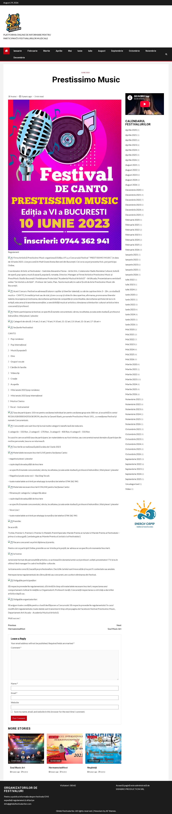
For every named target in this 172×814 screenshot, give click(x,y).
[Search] (166, 54)
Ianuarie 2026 (131, 274)
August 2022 (131, 170)
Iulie (90, 51)
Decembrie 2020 (133, 190)
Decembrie (19, 57)
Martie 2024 (131, 384)
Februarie (32, 51)
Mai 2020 (129, 329)
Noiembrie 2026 (133, 424)
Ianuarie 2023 (131, 264)
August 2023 (131, 174)
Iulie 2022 (130, 279)
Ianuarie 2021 (131, 254)
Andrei (14, 96)
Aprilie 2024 (131, 150)
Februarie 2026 (132, 249)
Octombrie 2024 (133, 444)
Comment (16, 647)
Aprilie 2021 (131, 135)
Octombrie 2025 (133, 449)
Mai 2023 (129, 344)
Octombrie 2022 (133, 434)
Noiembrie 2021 (133, 399)
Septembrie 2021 (133, 459)
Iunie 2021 (130, 299)
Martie (46, 51)
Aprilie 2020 (131, 130)
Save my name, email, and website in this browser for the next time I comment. (49, 711)
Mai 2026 (129, 359)
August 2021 (131, 165)
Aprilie (59, 51)
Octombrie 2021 (133, 429)
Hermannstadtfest (16, 627)
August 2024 (131, 179)
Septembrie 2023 (133, 469)
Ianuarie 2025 (131, 269)
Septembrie (117, 51)
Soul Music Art (114, 627)
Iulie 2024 (130, 289)
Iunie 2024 (130, 314)
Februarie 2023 (132, 234)
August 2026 (131, 184)
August (101, 51)
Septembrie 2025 (133, 479)
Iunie (80, 51)
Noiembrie (151, 51)
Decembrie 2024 (133, 209)
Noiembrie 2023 (133, 409)
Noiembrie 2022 (133, 404)
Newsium (98, 811)
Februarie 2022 (132, 229)
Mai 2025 (129, 354)
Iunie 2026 (130, 324)
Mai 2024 (129, 349)
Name (14, 683)
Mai (70, 51)
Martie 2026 (131, 394)
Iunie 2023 (85, 72)
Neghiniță (92, 767)
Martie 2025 (131, 389)
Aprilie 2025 (131, 155)
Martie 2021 (131, 369)
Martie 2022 (131, 374)
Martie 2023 (131, 379)
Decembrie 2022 (133, 199)
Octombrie (134, 51)
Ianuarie (18, 51)
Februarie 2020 (132, 219)
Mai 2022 (129, 339)
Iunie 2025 (130, 319)
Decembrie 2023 (133, 204)
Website (15, 702)
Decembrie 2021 (133, 194)
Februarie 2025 (132, 244)
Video (128, 489)
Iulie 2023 (130, 284)
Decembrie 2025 (133, 214)
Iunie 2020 (130, 294)
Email (14, 693)
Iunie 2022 (130, 304)
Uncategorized (132, 484)
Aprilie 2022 (131, 140)
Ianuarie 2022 (131, 259)
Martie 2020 (131, 364)
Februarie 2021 (132, 224)
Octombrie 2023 (133, 439)
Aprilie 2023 (131, 145)
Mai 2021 (129, 334)
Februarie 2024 (132, 239)
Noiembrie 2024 (133, 414)
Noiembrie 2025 (133, 419)
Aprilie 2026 (131, 160)
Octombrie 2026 (133, 454)
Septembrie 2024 (133, 474)
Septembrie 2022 (133, 464)
